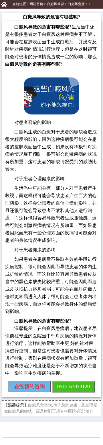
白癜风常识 (55, 4)
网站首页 (36, 4)
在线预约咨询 (29, 386)
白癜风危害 (76, 4)
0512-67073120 (73, 386)
